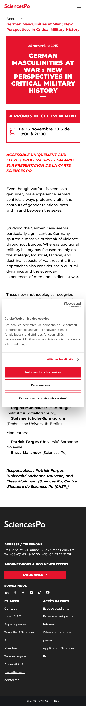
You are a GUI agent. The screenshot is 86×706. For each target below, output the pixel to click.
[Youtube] (47, 592)
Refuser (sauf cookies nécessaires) (43, 398)
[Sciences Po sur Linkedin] (6, 592)
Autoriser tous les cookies (43, 372)
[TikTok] (39, 592)
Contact (10, 608)
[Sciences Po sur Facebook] (23, 592)
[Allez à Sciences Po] (24, 526)
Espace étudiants (56, 608)
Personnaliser (40, 385)
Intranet (49, 624)
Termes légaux (15, 656)
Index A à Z (12, 616)
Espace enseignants (58, 616)
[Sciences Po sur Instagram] (31, 592)
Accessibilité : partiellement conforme (14, 672)
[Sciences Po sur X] (15, 592)
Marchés (10, 648)
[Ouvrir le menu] (79, 6)
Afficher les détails (60, 359)
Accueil (13, 19)
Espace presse (15, 624)
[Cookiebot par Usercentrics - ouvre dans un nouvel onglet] (63, 304)
